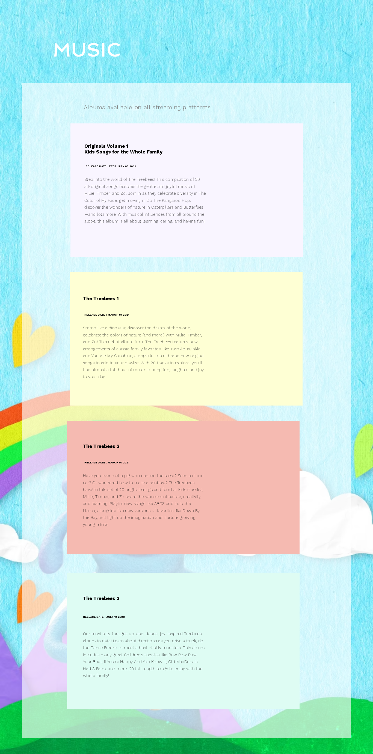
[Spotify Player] (252, 188)
